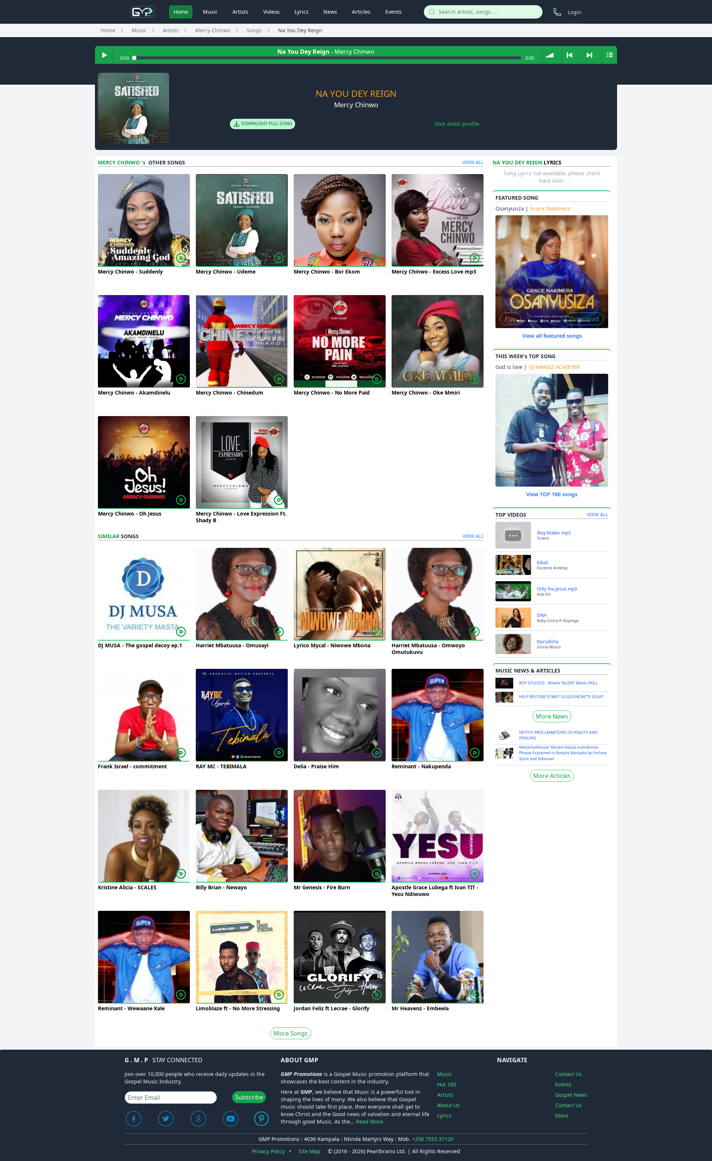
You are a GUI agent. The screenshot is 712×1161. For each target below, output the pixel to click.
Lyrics (301, 11)
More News (552, 716)
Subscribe (249, 1097)
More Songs (291, 1033)
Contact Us (568, 1073)
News (330, 11)
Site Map (309, 1151)
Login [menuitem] (574, 12)
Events (393, 11)
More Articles (552, 776)
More (561, 1115)
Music (210, 11)
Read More (369, 1121)
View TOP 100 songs (551, 494)
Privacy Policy (268, 1151)
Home (181, 11)
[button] (549, 55)
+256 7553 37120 (433, 1138)
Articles (361, 11)
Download (584, 319)
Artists (240, 11)
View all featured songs (552, 335)
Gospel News (571, 1094)
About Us (448, 1105)
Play (510, 319)
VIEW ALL (473, 163)
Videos (271, 11)
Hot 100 (446, 1084)
